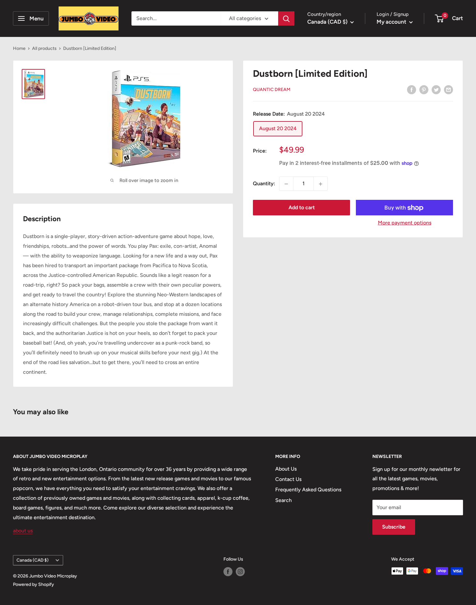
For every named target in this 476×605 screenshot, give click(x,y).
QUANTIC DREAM (271, 90)
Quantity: (264, 184)
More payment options (404, 223)
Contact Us (288, 479)
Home (19, 48)
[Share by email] (448, 89)
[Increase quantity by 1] (320, 184)
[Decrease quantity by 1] (286, 184)
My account (392, 21)
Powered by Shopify (33, 584)
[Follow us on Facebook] (227, 571)
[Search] (286, 18)
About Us (286, 469)
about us (23, 531)
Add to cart (302, 208)
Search (283, 500)
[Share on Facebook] (411, 89)
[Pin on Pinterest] (423, 89)
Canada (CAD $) (33, 560)
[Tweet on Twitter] (436, 89)
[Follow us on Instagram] (240, 571)
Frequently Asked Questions (308, 489)
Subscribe (393, 527)
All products (44, 48)
